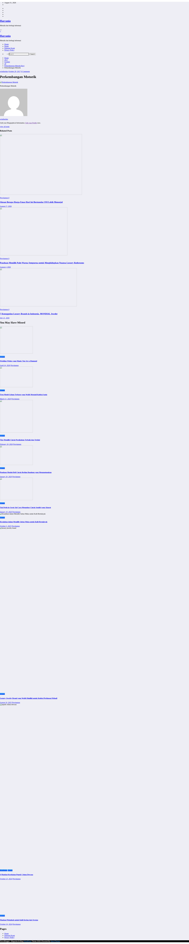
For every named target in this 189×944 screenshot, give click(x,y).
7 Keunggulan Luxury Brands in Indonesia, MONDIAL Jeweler (29, 314)
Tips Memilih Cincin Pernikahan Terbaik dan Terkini (20, 440)
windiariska (4, 71)
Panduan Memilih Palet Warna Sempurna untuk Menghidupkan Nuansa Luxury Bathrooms (42, 263)
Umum (2, 357)
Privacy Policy (9, 50)
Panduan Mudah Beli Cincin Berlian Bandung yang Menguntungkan (26, 472)
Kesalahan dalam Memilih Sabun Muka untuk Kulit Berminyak (23, 522)
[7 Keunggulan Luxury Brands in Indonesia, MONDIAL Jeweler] (38, 306)
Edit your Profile (31, 123)
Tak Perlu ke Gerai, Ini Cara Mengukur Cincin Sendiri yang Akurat (25, 507)
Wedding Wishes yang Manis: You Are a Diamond (18, 361)
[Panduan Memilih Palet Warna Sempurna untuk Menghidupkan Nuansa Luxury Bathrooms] (33, 255)
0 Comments (25, 71)
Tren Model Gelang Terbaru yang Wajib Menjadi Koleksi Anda (23, 395)
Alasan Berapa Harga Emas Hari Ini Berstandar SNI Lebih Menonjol (31, 202)
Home (6, 44)
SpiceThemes (55, 941)
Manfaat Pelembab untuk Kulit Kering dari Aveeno (19, 920)
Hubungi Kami (9, 48)
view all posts (4, 127)
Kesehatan (3, 870)
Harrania (5, 20)
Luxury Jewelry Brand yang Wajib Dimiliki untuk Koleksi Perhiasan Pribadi (28, 698)
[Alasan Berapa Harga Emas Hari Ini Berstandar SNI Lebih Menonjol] (41, 194)
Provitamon (4, 198)
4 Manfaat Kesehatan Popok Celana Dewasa (16, 875)
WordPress (27, 941)
